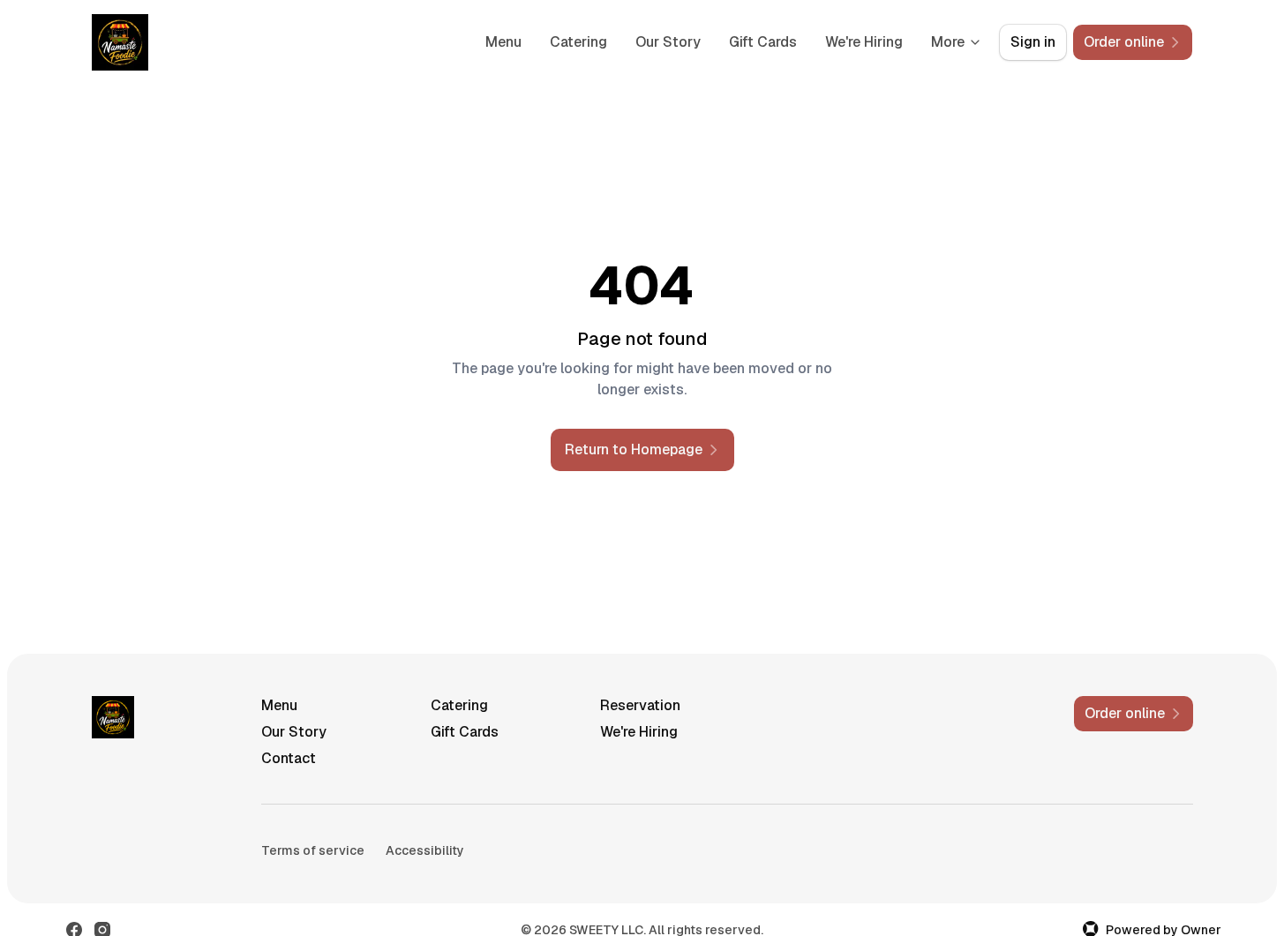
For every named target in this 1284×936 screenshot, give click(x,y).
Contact (288, 758)
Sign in (1032, 42)
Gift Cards (763, 42)
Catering (578, 42)
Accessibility (425, 850)
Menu (503, 42)
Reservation (640, 705)
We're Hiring (864, 42)
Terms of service (312, 850)
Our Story (668, 42)
